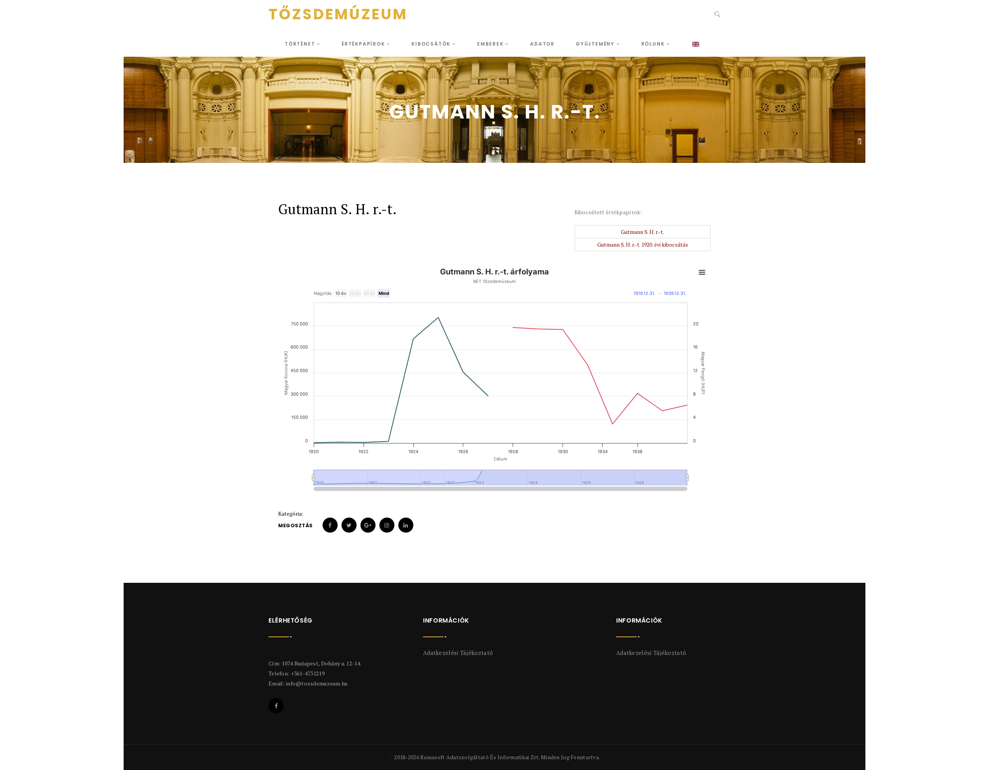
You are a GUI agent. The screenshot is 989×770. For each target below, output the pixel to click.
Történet (301, 44)
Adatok (542, 44)
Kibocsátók (431, 44)
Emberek (491, 44)
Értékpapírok (364, 44)
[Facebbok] (276, 705)
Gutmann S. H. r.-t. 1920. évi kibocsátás (642, 244)
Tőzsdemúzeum (338, 14)
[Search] (716, 15)
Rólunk (654, 44)
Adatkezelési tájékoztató (458, 653)
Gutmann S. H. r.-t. (642, 231)
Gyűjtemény (596, 44)
